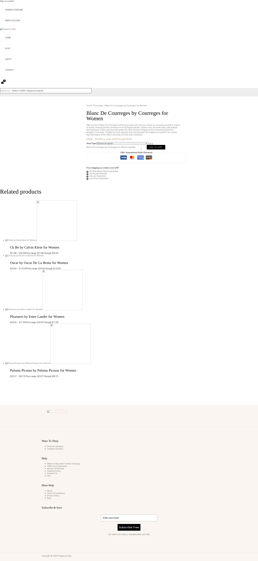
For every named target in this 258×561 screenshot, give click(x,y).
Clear (150, 143)
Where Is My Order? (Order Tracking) (63, 464)
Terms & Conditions (56, 493)
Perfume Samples (55, 446)
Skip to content (7, 1)
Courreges (98, 105)
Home (89, 105)
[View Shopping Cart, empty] (2, 82)
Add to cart (156, 147)
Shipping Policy (54, 471)
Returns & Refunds (55, 468)
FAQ (49, 476)
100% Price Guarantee (57, 466)
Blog (49, 498)
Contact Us (52, 473)
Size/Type (91, 143)
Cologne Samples (55, 449)
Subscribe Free (129, 527)
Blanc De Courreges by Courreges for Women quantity (110, 147)
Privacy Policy (53, 495)
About (49, 491)
